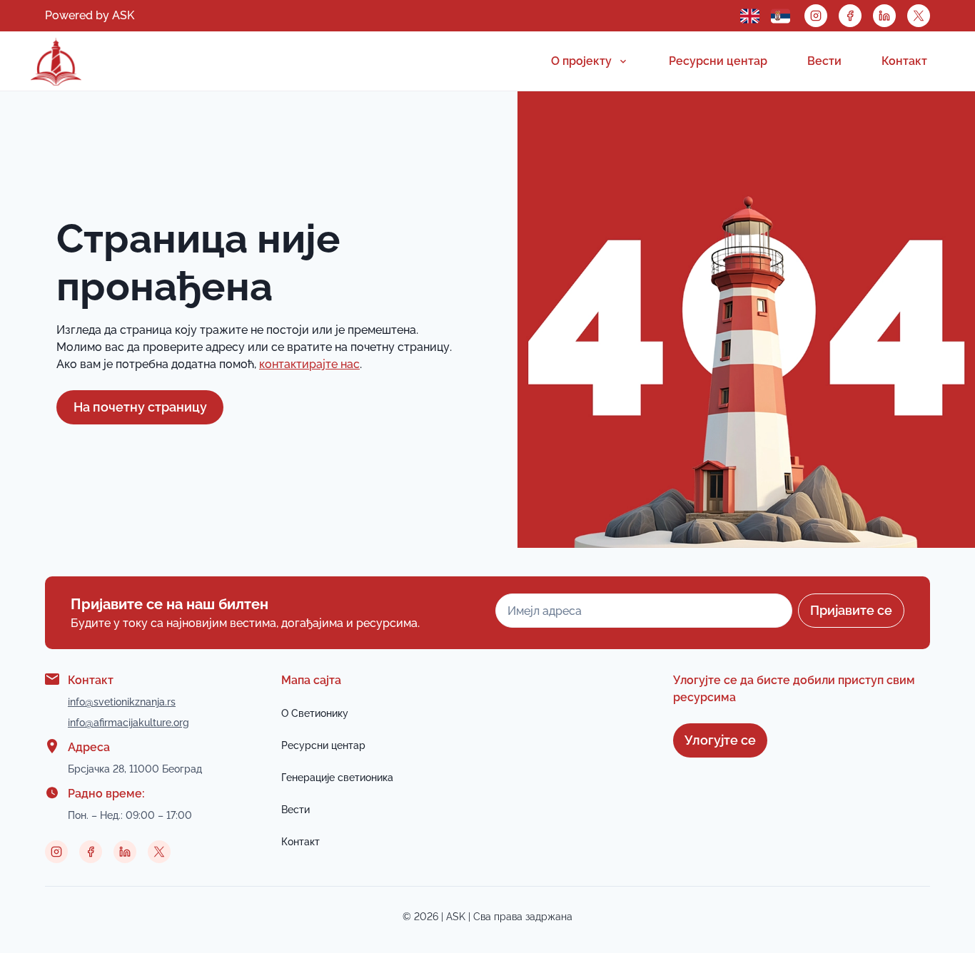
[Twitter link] (918, 15)
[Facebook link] (850, 15)
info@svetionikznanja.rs (122, 702)
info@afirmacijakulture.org (128, 722)
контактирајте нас (309, 364)
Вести (824, 61)
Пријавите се (851, 610)
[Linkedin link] (884, 15)
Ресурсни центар (718, 61)
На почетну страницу (140, 406)
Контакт (904, 61)
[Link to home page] (56, 61)
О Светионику (314, 713)
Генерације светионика (337, 777)
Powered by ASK (89, 15)
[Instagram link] (815, 15)
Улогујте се (720, 740)
